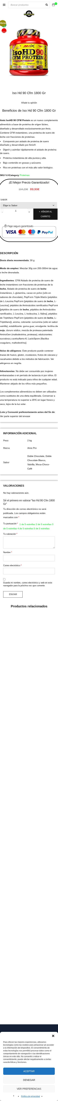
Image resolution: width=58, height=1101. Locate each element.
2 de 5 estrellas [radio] (43, 524)
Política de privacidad (30, 1096)
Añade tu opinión (29, 103)
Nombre (7, 552)
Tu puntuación (10, 523)
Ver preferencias (29, 1088)
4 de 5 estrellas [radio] (25, 528)
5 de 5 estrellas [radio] (41, 528)
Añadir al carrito (46, 214)
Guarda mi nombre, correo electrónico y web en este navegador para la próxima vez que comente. (27, 584)
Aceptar (29, 1071)
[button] (53, 1035)
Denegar (29, 1080)
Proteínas (24, 175)
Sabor (3, 200)
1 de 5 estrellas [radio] (27, 524)
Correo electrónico (12, 565)
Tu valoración (10, 534)
